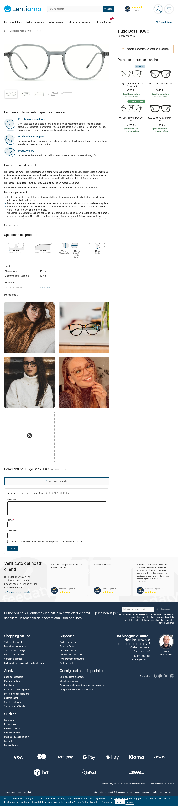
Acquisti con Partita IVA (71, 654)
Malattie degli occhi (69, 681)
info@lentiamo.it (142, 659)
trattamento (25, 541)
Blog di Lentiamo (12, 732)
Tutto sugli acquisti (13, 642)
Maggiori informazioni (101, 802)
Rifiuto (130, 802)
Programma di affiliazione (16, 693)
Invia (13, 548)
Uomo (30, 31)
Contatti (8, 741)
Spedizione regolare (13, 676)
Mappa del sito (11, 745)
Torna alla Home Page (12, 792)
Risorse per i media (13, 728)
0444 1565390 (143, 656)
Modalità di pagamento (15, 646)
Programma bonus (13, 681)
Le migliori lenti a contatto (72, 676)
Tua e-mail (12, 530)
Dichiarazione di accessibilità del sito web (24, 662)
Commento (12, 499)
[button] (11, 94)
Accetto (120, 802)
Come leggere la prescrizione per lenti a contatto (82, 685)
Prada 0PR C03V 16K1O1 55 (160, 119)
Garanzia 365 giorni (69, 646)
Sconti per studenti (13, 702)
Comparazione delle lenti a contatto (76, 689)
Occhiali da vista (17, 31)
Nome (10, 520)
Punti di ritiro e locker (14, 654)
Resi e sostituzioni (68, 642)
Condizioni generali (13, 658)
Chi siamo (9, 720)
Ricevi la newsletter (164, 609)
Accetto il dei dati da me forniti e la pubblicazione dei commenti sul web (47, 541)
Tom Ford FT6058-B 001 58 (131, 119)
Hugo (38, 31)
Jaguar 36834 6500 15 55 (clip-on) (131, 84)
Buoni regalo (10, 685)
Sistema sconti (11, 697)
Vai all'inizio (28, 792)
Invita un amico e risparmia (17, 689)
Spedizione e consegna (15, 650)
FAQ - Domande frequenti (72, 658)
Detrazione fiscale (68, 650)
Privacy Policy (80, 802)
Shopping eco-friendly (14, 706)
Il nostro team (10, 724)
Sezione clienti (66, 662)
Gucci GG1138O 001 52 (160, 83)
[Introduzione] (5, 31)
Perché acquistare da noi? (16, 736)
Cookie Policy (121, 798)
